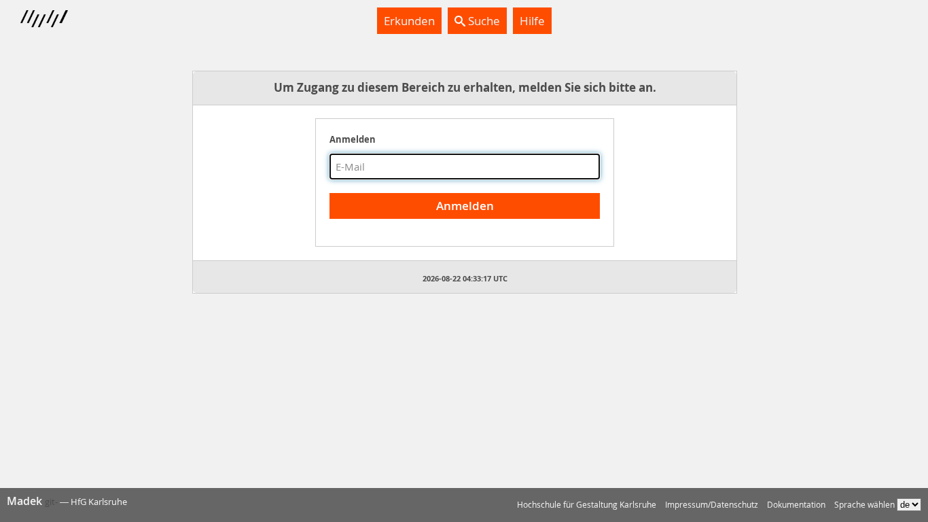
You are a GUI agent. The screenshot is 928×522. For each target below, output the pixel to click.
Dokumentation (796, 504)
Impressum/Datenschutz (711, 504)
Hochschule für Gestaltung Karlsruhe (586, 504)
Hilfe (532, 21)
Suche (482, 21)
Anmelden (352, 139)
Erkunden (409, 21)
